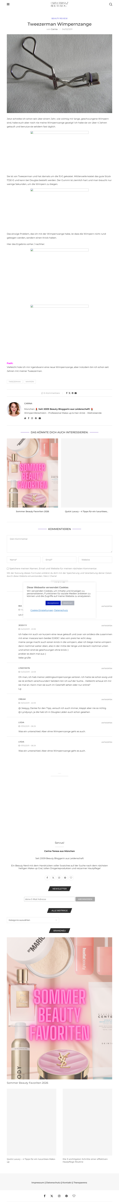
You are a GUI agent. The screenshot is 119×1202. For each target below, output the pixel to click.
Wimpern (30, 382)
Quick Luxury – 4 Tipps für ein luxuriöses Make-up (31, 1160)
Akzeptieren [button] (53, 603)
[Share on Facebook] (66, 393)
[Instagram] (59, 1196)
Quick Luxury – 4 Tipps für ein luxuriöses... (86, 511)
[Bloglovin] (74, 1196)
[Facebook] (44, 1196)
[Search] (110, 4)
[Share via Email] (76, 393)
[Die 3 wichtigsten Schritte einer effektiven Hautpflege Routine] (87, 1122)
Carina (54, 29)
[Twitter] (51, 1196)
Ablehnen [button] (68, 603)
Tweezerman (15, 382)
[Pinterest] (66, 1196)
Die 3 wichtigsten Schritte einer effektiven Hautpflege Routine (85, 1160)
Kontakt (67, 1182)
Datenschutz (53, 1182)
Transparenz (80, 1182)
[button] (10, 477)
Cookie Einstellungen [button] (41, 610)
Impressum (37, 1182)
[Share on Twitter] (69, 393)
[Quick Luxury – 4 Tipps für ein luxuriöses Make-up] (86, 473)
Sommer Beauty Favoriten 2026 (32, 511)
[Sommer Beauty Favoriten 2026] (32, 473)
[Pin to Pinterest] (72, 393)
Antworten (106, 606)
